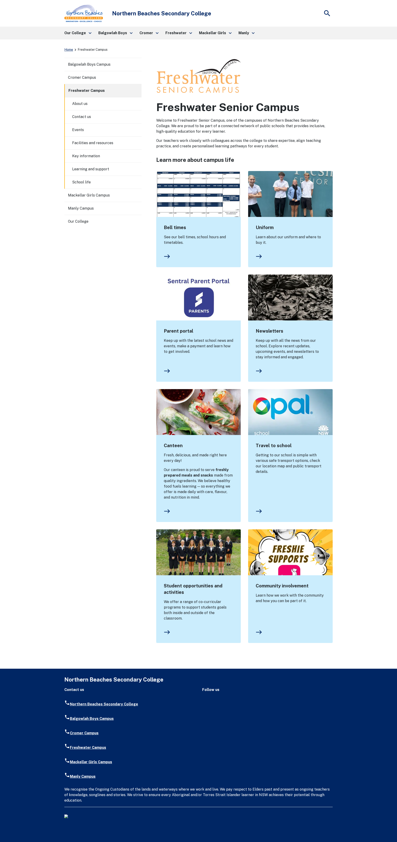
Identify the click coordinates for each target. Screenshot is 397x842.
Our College (78, 221)
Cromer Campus (82, 77)
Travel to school (274, 445)
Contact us (81, 117)
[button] (78, 33)
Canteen (173, 445)
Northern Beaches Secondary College (104, 704)
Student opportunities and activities (193, 589)
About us (80, 103)
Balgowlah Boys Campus (89, 64)
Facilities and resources (92, 143)
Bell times (175, 227)
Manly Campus (81, 208)
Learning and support (90, 169)
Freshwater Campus (86, 90)
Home (68, 49)
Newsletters (269, 331)
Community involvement (282, 586)
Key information (86, 156)
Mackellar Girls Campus (89, 195)
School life (81, 182)
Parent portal (178, 331)
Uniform (265, 227)
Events (78, 130)
